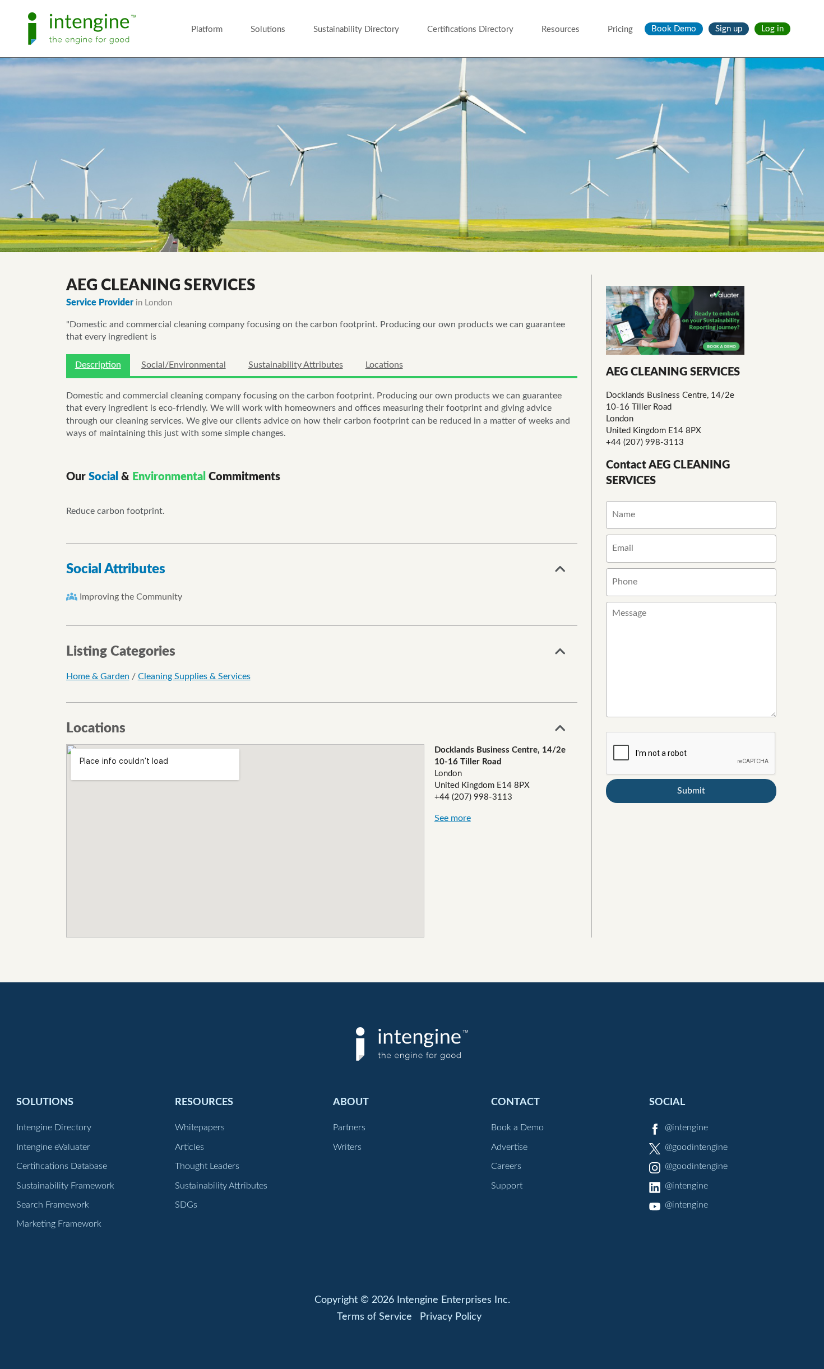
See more (452, 818)
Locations (384, 364)
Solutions (268, 29)
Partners (349, 1127)
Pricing (620, 29)
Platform (207, 29)
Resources (560, 29)
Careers (506, 1166)
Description (98, 364)
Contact (515, 1102)
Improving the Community (131, 596)
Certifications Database (61, 1166)
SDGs (186, 1204)
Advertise (509, 1147)
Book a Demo (517, 1127)
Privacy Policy (451, 1317)
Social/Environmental (183, 364)
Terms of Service (374, 1317)
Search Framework (52, 1204)
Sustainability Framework (65, 1185)
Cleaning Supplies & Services (194, 676)
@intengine (686, 1127)
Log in (772, 29)
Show (560, 572)
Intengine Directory (53, 1127)
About (351, 1102)
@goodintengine (696, 1147)
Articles (189, 1147)
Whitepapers (200, 1127)
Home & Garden (97, 676)
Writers (347, 1147)
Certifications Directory (470, 29)
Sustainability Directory (356, 29)
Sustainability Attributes (295, 364)
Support (506, 1185)
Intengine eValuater (53, 1147)
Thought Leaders (207, 1166)
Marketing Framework (58, 1223)
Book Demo (673, 29)
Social (667, 1102)
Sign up (728, 29)
